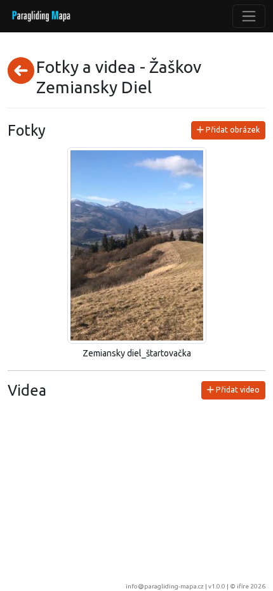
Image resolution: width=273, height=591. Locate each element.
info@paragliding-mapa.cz (165, 586)
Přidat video (237, 390)
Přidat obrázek (232, 130)
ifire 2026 (251, 586)
